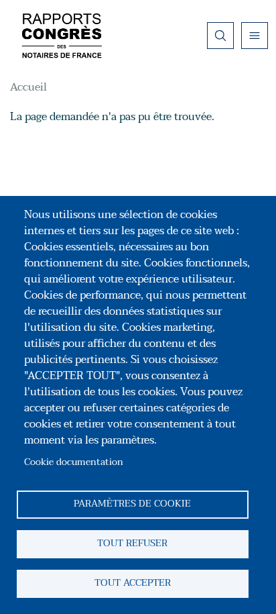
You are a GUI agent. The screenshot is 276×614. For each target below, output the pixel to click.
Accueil (28, 87)
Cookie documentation (73, 462)
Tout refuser (132, 543)
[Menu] (254, 35)
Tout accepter (132, 583)
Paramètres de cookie (132, 503)
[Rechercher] (220, 35)
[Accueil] (61, 35)
